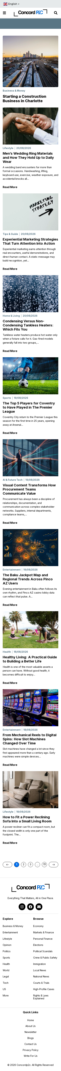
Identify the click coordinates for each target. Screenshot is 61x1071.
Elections (38, 944)
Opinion (7, 944)
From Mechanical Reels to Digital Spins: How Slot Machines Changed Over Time (29, 739)
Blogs (30, 1038)
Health (7, 651)
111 (45, 864)
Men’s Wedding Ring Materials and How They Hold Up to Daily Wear (28, 157)
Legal (6, 976)
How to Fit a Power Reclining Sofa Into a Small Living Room (27, 819)
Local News (39, 970)
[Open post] (30, 126)
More (14, 996)
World (6, 970)
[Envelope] (39, 906)
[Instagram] (22, 906)
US (4, 989)
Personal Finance (43, 938)
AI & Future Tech (13, 479)
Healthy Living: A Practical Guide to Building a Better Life (30, 659)
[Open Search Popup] (55, 13)
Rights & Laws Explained (40, 997)
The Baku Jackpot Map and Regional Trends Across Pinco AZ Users (28, 579)
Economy (38, 926)
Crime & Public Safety (45, 957)
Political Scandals (43, 951)
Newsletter (31, 1032)
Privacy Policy (30, 1050)
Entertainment (12, 569)
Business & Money (14, 90)
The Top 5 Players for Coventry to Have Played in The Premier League (29, 407)
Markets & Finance (43, 932)
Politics (7, 951)
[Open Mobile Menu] (4, 13)
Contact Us (30, 1044)
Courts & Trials (41, 982)
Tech (5, 982)
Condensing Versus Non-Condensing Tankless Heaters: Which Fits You (28, 325)
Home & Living (11, 315)
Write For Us (30, 1055)
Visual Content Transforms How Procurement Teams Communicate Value (29, 489)
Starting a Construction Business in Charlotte (24, 98)
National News (41, 976)
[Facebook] (30, 906)
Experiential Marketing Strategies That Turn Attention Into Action (30, 241)
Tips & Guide (10, 233)
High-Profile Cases (43, 989)
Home (30, 1020)
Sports (7, 397)
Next (53, 864)
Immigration (39, 963)
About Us (30, 1026)
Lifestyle (8, 148)
